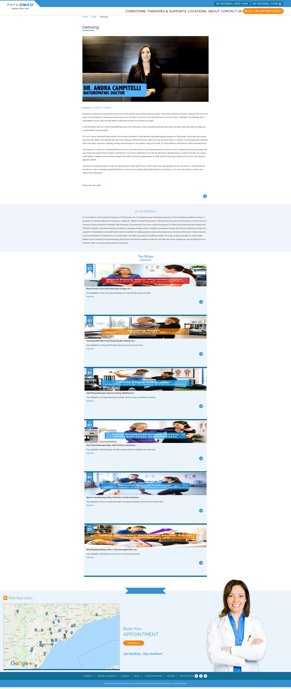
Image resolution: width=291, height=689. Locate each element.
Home (85, 17)
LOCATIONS (197, 11)
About (214, 11)
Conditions (87, 676)
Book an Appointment (263, 11)
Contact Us (231, 11)
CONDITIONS (135, 11)
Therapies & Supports (106, 676)
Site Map (171, 676)
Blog (94, 17)
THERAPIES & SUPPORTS (166, 11)
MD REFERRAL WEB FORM (232, 3)
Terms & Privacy (187, 676)
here (99, 185)
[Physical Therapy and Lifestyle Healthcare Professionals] (20, 5)
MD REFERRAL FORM (265, 3)
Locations (125, 676)
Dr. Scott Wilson (95, 108)
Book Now (133, 643)
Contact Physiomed (153, 676)
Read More (90, 296)
